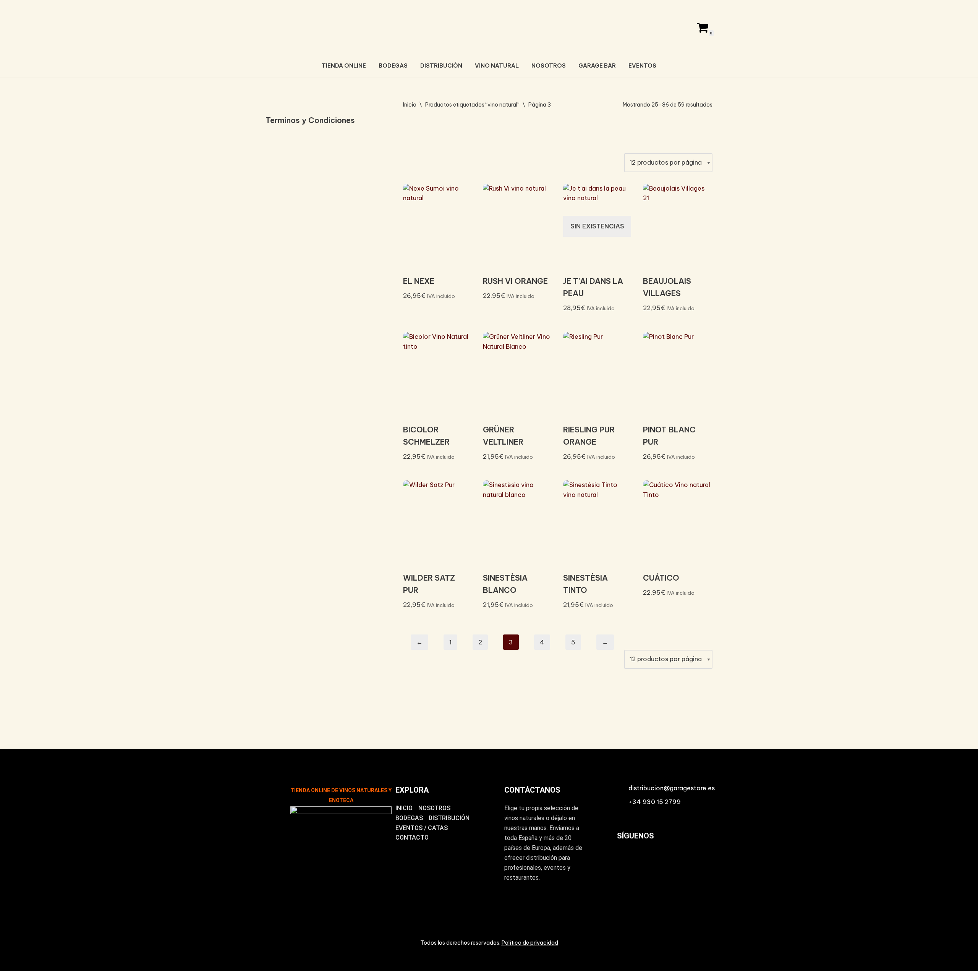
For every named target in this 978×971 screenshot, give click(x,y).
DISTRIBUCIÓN (441, 65)
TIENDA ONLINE (344, 65)
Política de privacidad (530, 942)
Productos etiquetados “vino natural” (472, 104)
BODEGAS (393, 65)
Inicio (409, 104)
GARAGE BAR (597, 65)
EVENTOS (642, 65)
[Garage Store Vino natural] (489, 26)
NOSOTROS (548, 65)
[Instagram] (626, 862)
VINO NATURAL (497, 65)
